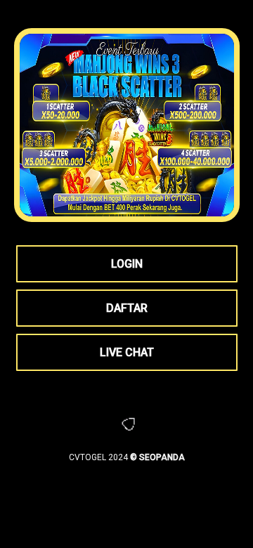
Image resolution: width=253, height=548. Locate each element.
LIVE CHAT (127, 352)
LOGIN (127, 263)
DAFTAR (127, 308)
